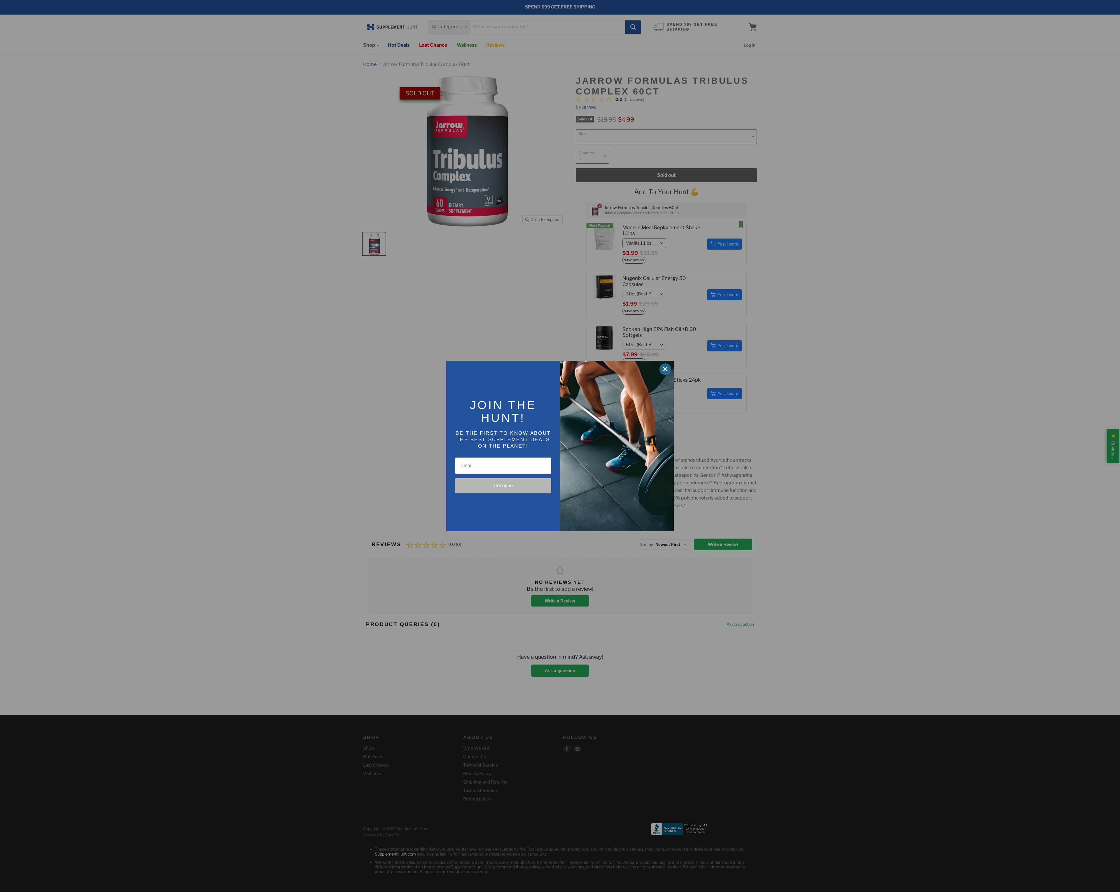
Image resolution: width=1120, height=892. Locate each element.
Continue (503, 485)
